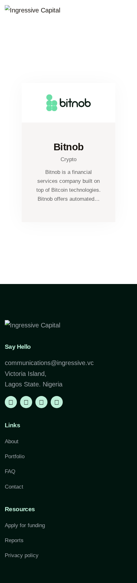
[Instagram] (26, 402)
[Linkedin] (11, 402)
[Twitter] (41, 402)
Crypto (68, 159)
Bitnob (69, 147)
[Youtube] (57, 402)
